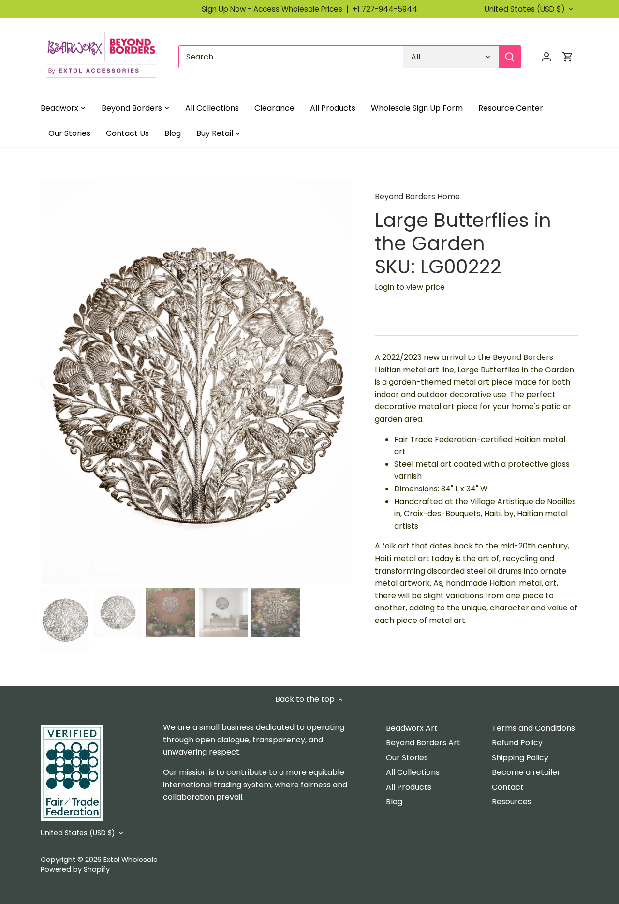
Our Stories (407, 757)
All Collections (413, 772)
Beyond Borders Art (423, 742)
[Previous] (55, 382)
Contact (508, 787)
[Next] (337, 382)
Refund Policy (517, 742)
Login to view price (410, 287)
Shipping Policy (520, 757)
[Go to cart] (568, 57)
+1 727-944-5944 (385, 9)
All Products (408, 787)
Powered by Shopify (75, 869)
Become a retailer (526, 772)
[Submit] (510, 57)
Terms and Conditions (533, 728)
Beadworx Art (412, 728)
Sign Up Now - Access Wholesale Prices (277, 9)
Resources (511, 801)
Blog (394, 801)
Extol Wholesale (130, 859)
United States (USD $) (525, 9)
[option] (196, 382)
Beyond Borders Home (417, 196)
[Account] (546, 57)
